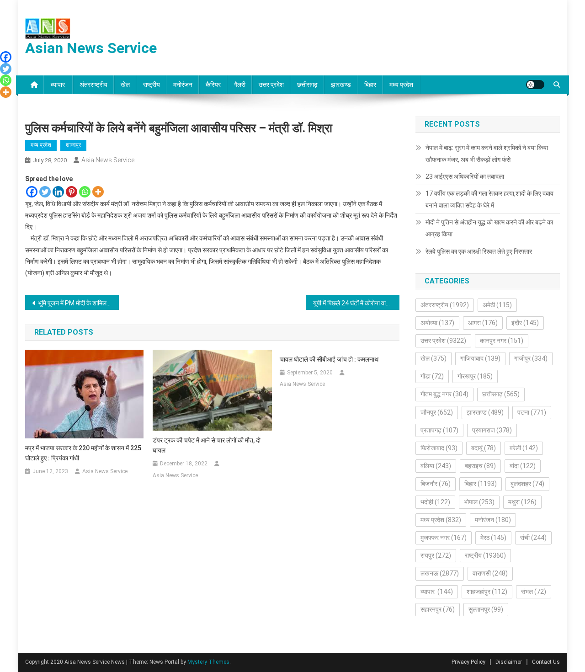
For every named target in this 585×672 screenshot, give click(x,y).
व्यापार (58, 84)
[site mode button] (535, 84)
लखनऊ (439, 573)
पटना (531, 412)
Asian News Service (91, 48)
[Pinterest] (71, 191)
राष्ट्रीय (151, 84)
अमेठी (497, 305)
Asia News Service (107, 160)
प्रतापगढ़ (439, 430)
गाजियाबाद (480, 358)
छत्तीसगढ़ (307, 84)
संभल (533, 591)
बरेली (524, 448)
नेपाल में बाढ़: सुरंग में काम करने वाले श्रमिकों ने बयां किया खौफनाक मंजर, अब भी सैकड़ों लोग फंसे (486, 153)
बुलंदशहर (527, 483)
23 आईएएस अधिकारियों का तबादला (464, 176)
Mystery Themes (208, 662)
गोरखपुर (475, 376)
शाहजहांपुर (487, 591)
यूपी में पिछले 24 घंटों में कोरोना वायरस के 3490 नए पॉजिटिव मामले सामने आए (356, 303)
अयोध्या (437, 322)
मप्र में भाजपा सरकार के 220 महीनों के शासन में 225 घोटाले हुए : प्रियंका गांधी (83, 453)
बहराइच (480, 465)
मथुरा (522, 502)
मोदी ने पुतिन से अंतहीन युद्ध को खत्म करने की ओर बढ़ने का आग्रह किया (489, 228)
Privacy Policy (468, 662)
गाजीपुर (531, 358)
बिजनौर (435, 483)
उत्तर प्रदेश (271, 84)
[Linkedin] (58, 191)
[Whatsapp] (84, 191)
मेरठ (493, 537)
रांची (533, 537)
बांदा (523, 465)
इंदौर (525, 322)
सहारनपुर (437, 609)
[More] (98, 191)
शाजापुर (73, 145)
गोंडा (432, 376)
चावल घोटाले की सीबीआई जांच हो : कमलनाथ (329, 359)
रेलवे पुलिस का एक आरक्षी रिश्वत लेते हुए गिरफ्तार (478, 251)
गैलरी (239, 84)
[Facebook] (31, 191)
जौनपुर (436, 412)
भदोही (435, 502)
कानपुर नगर (501, 340)
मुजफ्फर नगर (443, 537)
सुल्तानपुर (485, 609)
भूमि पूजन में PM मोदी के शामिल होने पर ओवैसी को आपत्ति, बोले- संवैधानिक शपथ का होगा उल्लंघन (78, 303)
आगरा (483, 322)
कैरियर (213, 84)
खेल (125, 84)
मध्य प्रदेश (401, 84)
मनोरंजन (182, 84)
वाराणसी (490, 573)
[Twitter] (45, 191)
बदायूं (483, 448)
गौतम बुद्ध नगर (444, 394)
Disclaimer (508, 662)
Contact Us (546, 662)
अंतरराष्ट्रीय (93, 84)
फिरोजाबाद (438, 448)
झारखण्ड (341, 84)
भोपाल (479, 502)
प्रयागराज (492, 430)
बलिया (435, 465)
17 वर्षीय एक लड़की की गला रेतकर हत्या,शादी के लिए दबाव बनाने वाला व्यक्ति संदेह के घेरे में (489, 199)
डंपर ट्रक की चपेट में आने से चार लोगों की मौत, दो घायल (207, 445)
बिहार (370, 84)
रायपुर (435, 555)
